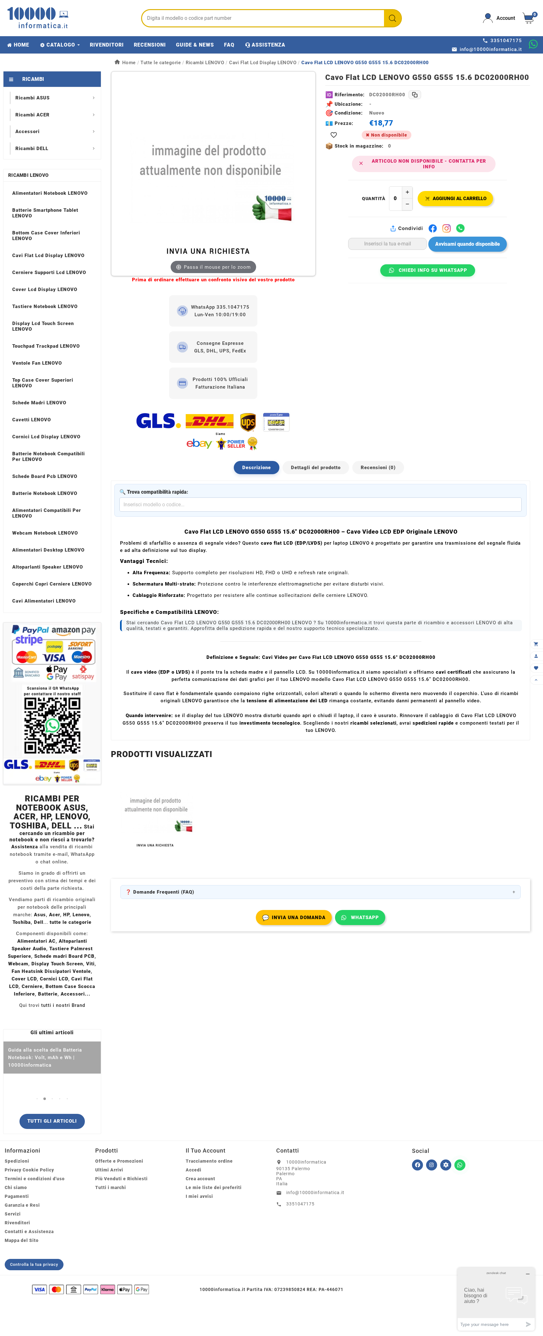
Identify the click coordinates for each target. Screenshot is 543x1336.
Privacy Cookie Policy (29, 1169)
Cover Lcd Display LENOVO (44, 289)
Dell (38, 922)
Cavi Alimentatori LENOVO (44, 601)
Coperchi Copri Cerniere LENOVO (52, 584)
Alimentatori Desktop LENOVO (48, 550)
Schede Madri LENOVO (39, 403)
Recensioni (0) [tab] (378, 467)
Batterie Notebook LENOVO (44, 493)
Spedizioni (17, 1161)
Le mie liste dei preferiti (214, 1187)
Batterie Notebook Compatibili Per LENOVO (48, 456)
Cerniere (32, 986)
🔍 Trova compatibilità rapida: (153, 492)
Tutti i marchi (110, 1187)
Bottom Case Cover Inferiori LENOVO (46, 235)
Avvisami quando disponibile (467, 244)
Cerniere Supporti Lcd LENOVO (49, 272)
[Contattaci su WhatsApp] (533, 44)
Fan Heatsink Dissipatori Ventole (51, 971)
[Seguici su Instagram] (431, 1164)
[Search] (392, 18)
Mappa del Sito (22, 1240)
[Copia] (415, 94)
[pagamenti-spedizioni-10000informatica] (52, 703)
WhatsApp (365, 917)
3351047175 (300, 1203)
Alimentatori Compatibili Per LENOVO (46, 513)
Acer (54, 915)
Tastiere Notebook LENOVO (45, 306)
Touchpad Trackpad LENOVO (46, 346)
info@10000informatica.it (315, 1192)
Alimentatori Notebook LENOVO (50, 193)
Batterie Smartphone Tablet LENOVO (45, 213)
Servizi (13, 1213)
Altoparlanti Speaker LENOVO (47, 567)
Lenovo (81, 915)
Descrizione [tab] (256, 467)
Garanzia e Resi (22, 1205)
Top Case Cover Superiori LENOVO (42, 383)
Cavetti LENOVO (31, 420)
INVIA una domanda (294, 917)
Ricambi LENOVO (28, 175)
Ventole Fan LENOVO (37, 363)
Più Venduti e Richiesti (121, 1178)
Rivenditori (17, 1222)
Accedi (193, 1169)
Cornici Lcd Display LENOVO (46, 437)
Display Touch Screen (57, 964)
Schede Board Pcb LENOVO (44, 476)
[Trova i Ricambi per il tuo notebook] (445, 1164)
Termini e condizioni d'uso (35, 1178)
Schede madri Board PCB (64, 956)
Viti (90, 964)
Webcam (18, 964)
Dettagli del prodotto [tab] (316, 467)
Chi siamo (16, 1187)
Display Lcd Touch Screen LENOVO (43, 326)
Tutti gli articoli (52, 1121)
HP (66, 915)
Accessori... (75, 994)
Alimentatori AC (36, 941)
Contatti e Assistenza (29, 1231)
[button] (36, 1098)
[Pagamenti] (90, 1289)
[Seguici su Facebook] (417, 1164)
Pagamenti (17, 1196)
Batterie (48, 994)
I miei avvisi (199, 1196)
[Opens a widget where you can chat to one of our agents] (496, 1299)
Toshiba (22, 922)
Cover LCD (24, 979)
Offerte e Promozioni (119, 1161)
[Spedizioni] (213, 431)
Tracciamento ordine (209, 1161)
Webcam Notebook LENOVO (45, 533)
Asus (40, 915)
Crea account (200, 1178)
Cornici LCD (54, 979)
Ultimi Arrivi (109, 1169)
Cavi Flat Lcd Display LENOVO (48, 255)
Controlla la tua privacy (34, 1264)
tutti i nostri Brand (63, 1005)
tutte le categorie (70, 922)
